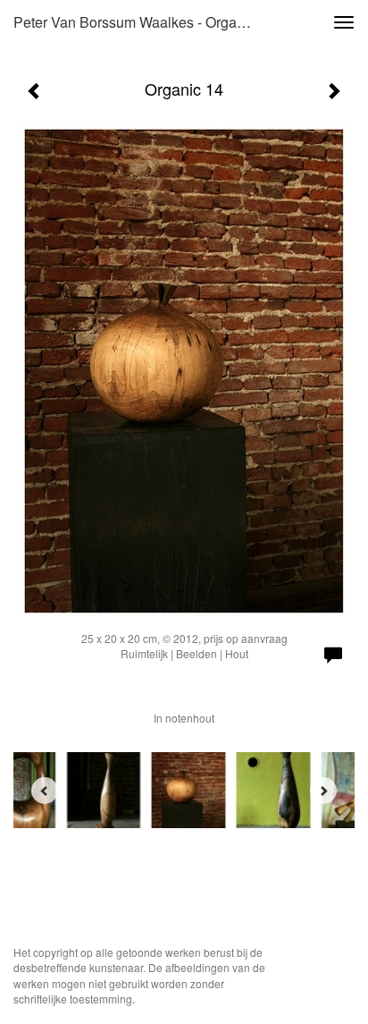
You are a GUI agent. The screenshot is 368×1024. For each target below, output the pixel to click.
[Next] (323, 790)
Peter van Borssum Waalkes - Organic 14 (140, 22)
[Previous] (44, 790)
